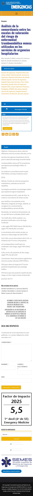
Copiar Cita (7, 129)
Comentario (6, 342)
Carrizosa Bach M (22, 289)
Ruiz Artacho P (18, 293)
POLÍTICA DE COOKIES (14, 491)
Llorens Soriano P (22, 291)
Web (2, 377)
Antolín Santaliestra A (8, 289)
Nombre (4, 364)
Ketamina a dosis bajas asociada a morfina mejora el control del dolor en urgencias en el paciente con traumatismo (18, 303)
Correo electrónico (21, 366)
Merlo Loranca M (6, 293)
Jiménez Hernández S (8, 291)
